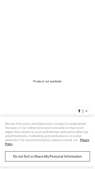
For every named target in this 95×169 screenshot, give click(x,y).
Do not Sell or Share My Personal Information (47, 156)
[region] (47, 141)
